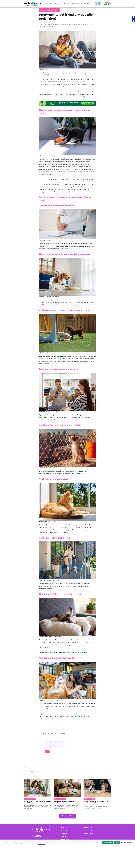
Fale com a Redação (89, 833)
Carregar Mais (67, 816)
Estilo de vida (66, 3)
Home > (43, 10)
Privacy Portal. (41, 844)
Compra (30, 771)
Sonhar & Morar (32, 2)
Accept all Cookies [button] (108, 842)
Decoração (57, 3)
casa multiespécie (76, 716)
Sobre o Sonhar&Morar (89, 830)
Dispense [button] (117, 842)
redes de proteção (82, 471)
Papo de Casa (49, 3)
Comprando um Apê (77, 3)
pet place (60, 356)
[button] (126, 842)
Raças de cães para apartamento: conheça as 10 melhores (68, 652)
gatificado (66, 532)
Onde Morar (87, 3)
